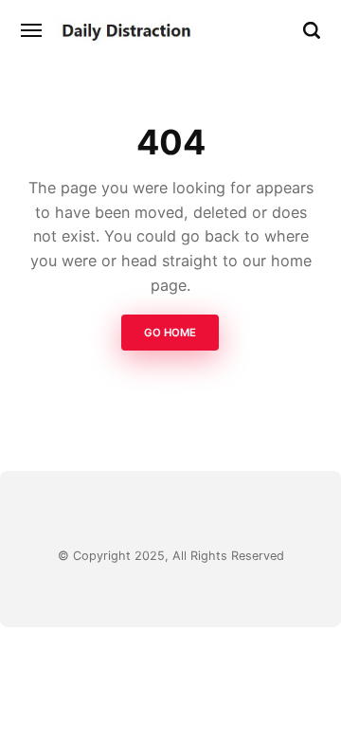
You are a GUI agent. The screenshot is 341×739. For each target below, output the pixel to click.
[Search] (311, 30)
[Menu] (32, 30)
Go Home (171, 333)
